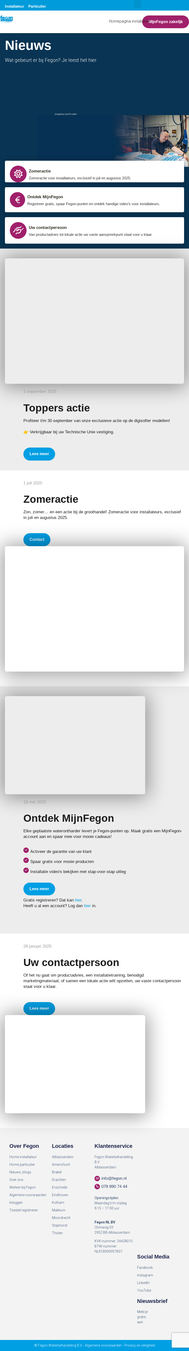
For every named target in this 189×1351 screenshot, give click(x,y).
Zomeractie (40, 171)
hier (78, 900)
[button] (137, 4)
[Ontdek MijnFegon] (17, 199)
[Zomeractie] (18, 174)
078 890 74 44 (114, 1186)
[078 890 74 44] (97, 1186)
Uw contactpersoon (48, 227)
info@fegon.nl (114, 1178)
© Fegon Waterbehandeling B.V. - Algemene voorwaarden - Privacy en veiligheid (94, 1345)
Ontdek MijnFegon (45, 197)
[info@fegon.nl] (97, 1178)
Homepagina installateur (129, 21)
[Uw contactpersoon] (18, 230)
